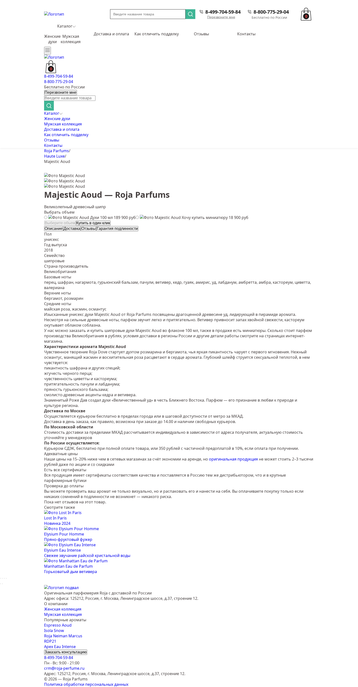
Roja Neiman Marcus (63, 636)
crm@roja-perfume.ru (64, 668)
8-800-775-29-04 (271, 12)
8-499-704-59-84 (223, 12)
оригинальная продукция (233, 459)
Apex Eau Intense (60, 646)
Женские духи (52, 39)
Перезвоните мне (221, 17)
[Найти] (190, 14)
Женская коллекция (62, 609)
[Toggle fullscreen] (4, 578)
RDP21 (50, 641)
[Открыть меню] (47, 51)
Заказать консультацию (66, 652)
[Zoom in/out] (6, 578)
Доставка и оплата (111, 34)
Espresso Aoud (58, 625)
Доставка (72, 228)
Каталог (64, 26)
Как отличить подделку (156, 34)
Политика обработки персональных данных (86, 684)
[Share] (2, 578)
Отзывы (201, 34)
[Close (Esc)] (0, 578)
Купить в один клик (93, 223)
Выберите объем (60, 223)
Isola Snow (54, 630)
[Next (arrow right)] (2, 583)
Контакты (246, 34)
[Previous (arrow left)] (0, 583)
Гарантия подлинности (117, 228)
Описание (54, 228)
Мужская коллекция (71, 39)
